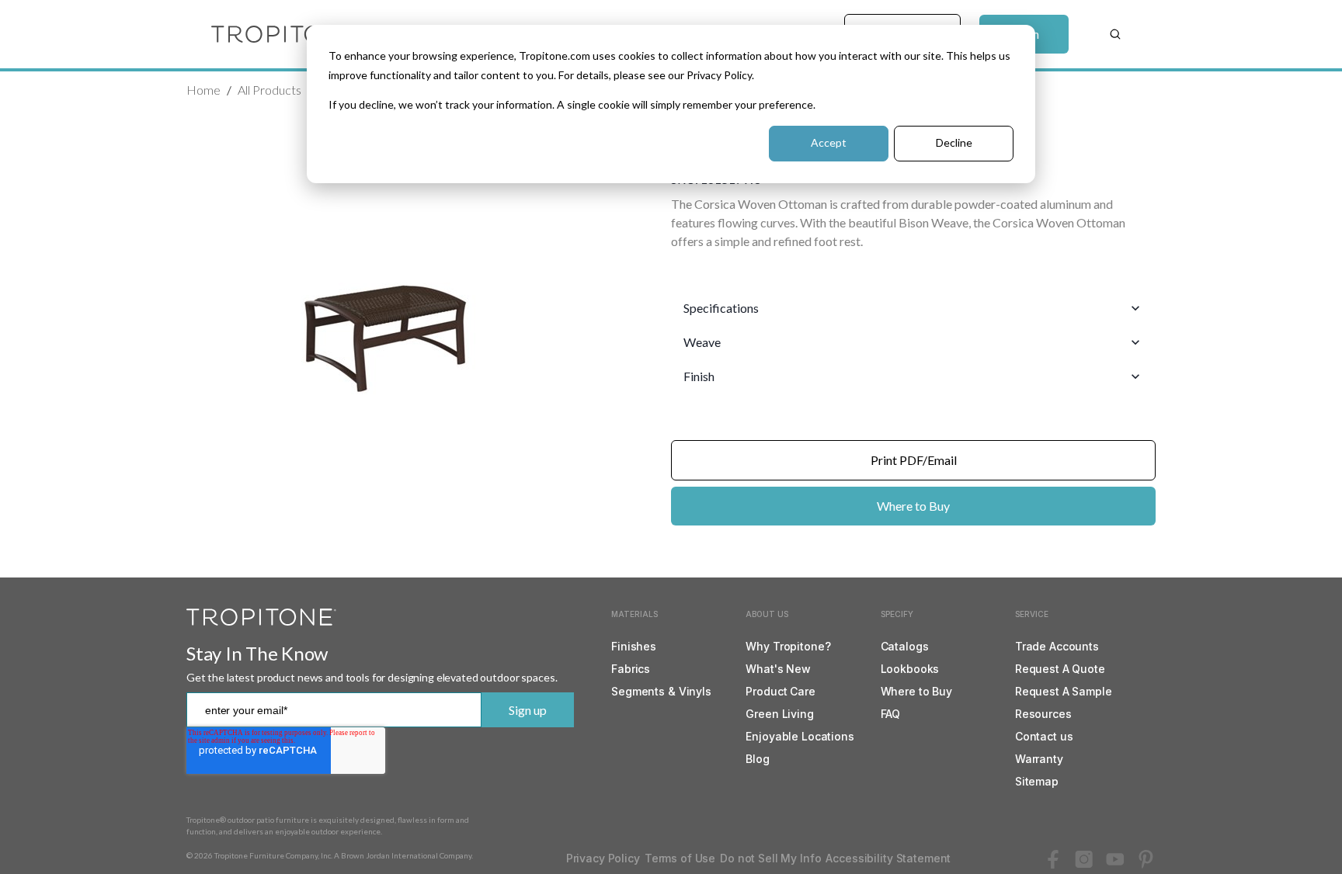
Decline (954, 142)
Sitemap (1037, 781)
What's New (778, 668)
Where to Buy (913, 505)
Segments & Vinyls (661, 691)
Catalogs (905, 646)
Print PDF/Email (914, 460)
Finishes (633, 646)
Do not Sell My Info (770, 858)
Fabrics (630, 668)
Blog (757, 758)
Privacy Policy (603, 858)
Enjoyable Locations (800, 736)
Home (203, 89)
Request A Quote (1060, 668)
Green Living (779, 713)
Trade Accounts (1057, 646)
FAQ (891, 713)
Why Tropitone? (788, 646)
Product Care (780, 691)
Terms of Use (680, 858)
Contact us (1044, 736)
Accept (829, 142)
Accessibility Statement (888, 858)
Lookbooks (910, 668)
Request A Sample (1063, 691)
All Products (269, 89)
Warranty (1039, 758)
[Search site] (1115, 34)
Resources (1043, 713)
